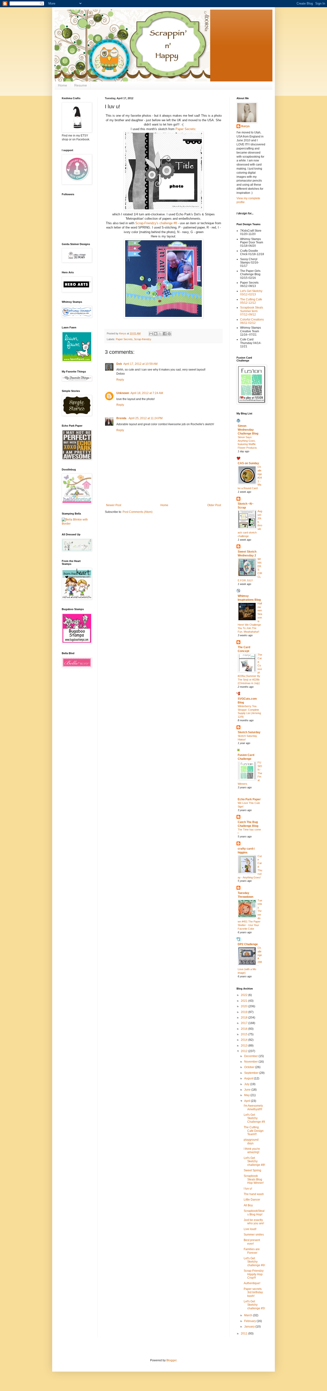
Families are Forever (252, 1251)
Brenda (121, 418)
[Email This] (151, 333)
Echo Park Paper (249, 799)
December (251, 1056)
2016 (244, 1028)
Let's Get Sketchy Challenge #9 (254, 1118)
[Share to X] (160, 333)
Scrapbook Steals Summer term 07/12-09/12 (251, 311)
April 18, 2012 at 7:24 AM (146, 393)
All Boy (248, 1205)
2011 (244, 1333)
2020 (244, 1006)
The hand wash (254, 1194)
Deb (119, 364)
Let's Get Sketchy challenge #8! (254, 1161)
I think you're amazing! (252, 1150)
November (251, 1061)
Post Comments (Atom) (137, 512)
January (249, 1326)
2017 (244, 1023)
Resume (80, 85)
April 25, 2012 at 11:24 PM (146, 418)
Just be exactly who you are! (254, 1221)
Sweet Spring (252, 1170)
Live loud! (250, 1229)
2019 (244, 1012)
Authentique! (252, 1283)
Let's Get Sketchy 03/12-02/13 (251, 292)
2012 (244, 1051)
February (250, 1321)
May (247, 1095)
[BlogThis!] (155, 333)
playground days (251, 1141)
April (247, 1101)
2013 (244, 1045)
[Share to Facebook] (164, 333)
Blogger (171, 1360)
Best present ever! (252, 1241)
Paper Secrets (185, 129)
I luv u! (248, 1188)
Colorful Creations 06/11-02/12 (252, 321)
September (251, 1073)
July (247, 1084)
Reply (120, 379)
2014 (244, 1040)
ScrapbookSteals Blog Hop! (254, 1212)
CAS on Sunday (248, 463)
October (249, 1067)
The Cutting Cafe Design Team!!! (254, 1131)
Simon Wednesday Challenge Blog (248, 429)
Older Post (214, 505)
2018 (244, 1017)
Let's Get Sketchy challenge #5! (254, 1305)
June (247, 1089)
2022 (244, 995)
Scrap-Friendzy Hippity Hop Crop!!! (254, 1274)
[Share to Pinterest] (169, 333)
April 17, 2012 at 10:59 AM (140, 364)
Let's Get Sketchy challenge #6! (254, 1262)
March (248, 1315)
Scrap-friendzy (142, 339)
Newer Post (113, 505)
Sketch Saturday (249, 732)
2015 (244, 1034)
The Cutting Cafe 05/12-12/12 (251, 301)
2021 (244, 1000)
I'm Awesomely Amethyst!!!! (253, 1107)
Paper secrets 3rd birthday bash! (253, 1292)
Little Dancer (252, 1199)
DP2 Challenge (248, 944)
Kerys (245, 126)
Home (62, 85)
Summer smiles (254, 1234)
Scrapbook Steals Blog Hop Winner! (254, 1179)
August (249, 1078)
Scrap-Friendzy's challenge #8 (156, 223)
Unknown (122, 393)
